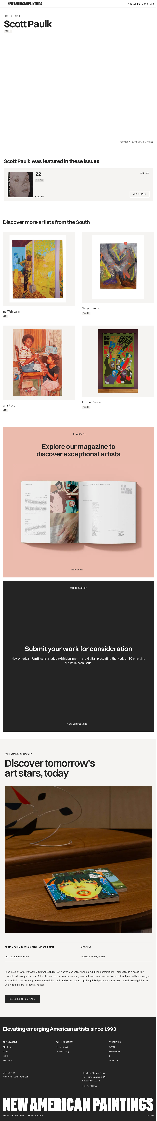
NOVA (5, 1051)
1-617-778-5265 (89, 1086)
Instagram (114, 1051)
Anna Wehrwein (10, 311)
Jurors (6, 1056)
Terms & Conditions (13, 1115)
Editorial (8, 1060)
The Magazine (10, 1042)
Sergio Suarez (91, 308)
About (112, 1047)
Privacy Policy (35, 1115)
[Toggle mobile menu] (4, 3)
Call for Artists (65, 1042)
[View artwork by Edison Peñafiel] (118, 361)
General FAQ (62, 1051)
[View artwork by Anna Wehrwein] (37, 269)
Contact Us (115, 1042)
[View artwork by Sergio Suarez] (118, 267)
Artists (7, 1047)
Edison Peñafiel (92, 402)
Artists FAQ (62, 1047)
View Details (139, 194)
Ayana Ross (7, 405)
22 (38, 174)
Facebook (114, 1060)
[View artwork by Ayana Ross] (37, 363)
